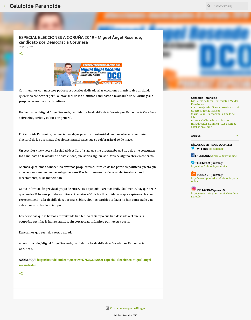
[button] (21, 53)
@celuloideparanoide (224, 156)
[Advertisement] (180, 147)
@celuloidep (216, 148)
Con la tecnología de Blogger (127, 308)
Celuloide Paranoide (35, 6)
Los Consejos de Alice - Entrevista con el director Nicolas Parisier (215, 109)
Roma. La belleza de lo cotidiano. (210, 120)
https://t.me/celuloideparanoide (209, 166)
